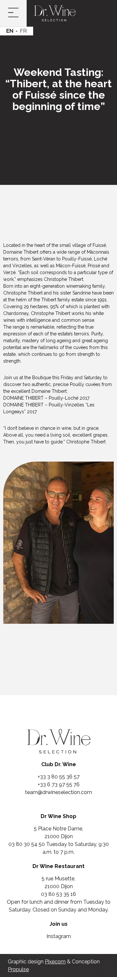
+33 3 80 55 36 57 (59, 777)
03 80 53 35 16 (58, 894)
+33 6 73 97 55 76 (59, 784)
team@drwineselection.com (58, 792)
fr (23, 31)
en (10, 31)
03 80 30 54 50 (27, 844)
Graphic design (37, 962)
